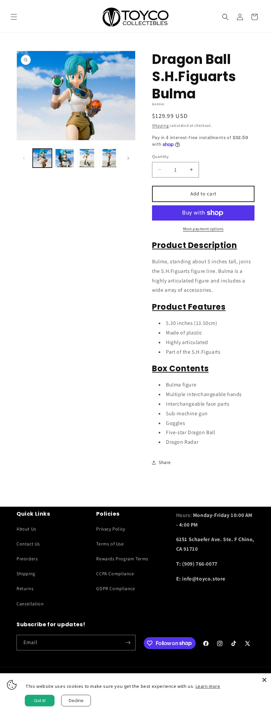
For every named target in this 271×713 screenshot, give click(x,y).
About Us (26, 529)
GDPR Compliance (115, 588)
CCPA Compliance (115, 574)
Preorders (27, 559)
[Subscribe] (128, 642)
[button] (14, 17)
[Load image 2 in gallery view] (64, 158)
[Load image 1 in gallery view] (42, 158)
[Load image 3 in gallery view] (87, 158)
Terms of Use (110, 544)
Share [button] (165, 462)
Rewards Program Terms (122, 559)
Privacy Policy (110, 529)
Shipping (160, 125)
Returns (25, 588)
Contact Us (28, 544)
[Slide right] (128, 158)
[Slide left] (24, 158)
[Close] (264, 680)
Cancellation (30, 604)
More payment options (203, 228)
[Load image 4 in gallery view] (109, 158)
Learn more (208, 686)
